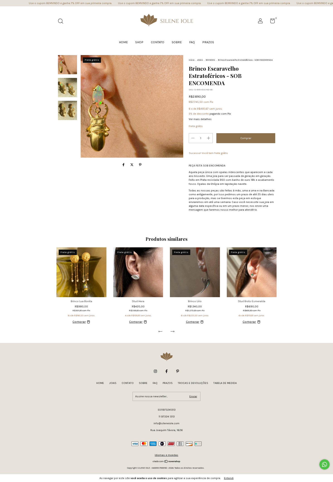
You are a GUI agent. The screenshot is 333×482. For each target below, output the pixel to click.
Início (191, 60)
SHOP (139, 42)
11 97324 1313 (167, 416)
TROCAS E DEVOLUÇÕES (193, 383)
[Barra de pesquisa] (62, 22)
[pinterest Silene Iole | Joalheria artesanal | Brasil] (177, 371)
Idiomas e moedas (166, 455)
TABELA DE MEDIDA (225, 383)
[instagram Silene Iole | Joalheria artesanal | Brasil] (155, 371)
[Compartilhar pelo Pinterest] (140, 165)
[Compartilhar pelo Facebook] (124, 165)
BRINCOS (210, 60)
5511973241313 (167, 409)
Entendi (229, 478)
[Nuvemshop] (166, 462)
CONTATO (157, 42)
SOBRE (177, 42)
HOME (123, 42)
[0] (270, 22)
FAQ (192, 42)
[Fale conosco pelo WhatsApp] (324, 464)
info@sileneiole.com (166, 423)
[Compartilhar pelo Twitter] (132, 165)
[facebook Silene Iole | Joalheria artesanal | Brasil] (166, 371)
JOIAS (200, 60)
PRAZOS (208, 42)
